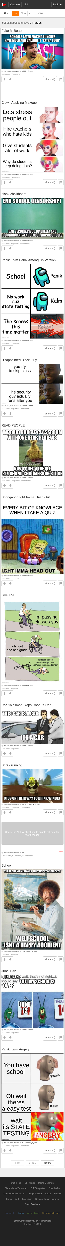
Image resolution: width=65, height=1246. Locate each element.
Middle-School (27, 71)
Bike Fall (8, 595)
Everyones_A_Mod (29, 951)
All (5, 13)
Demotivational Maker (14, 1193)
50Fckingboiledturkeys (15, 22)
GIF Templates (38, 1188)
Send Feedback (32, 1204)
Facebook (9, 1213)
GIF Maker (29, 1183)
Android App (33, 1213)
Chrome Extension (51, 1213)
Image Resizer (35, 1193)
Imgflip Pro (16, 1183)
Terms (9, 1199)
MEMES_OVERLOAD (31, 804)
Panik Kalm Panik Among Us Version (29, 260)
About (48, 1193)
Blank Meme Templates (16, 1188)
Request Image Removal (47, 1199)
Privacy (58, 1193)
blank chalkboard (14, 194)
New (23, 13)
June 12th (9, 971)
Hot (16, 13)
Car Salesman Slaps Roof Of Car (26, 705)
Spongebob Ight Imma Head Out (26, 497)
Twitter (21, 1213)
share (48, 79)
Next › (47, 1163)
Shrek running (12, 765)
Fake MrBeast (12, 31)
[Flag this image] (61, 79)
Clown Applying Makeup (19, 102)
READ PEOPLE (13, 425)
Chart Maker (54, 1188)
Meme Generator (46, 1183)
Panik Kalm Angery (16, 1049)
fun (23, 853)
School (7, 865)
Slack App (27, 1199)
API (17, 1199)
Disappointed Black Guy (19, 360)
